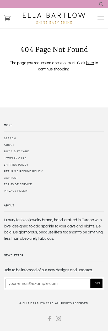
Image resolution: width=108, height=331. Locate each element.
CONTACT (11, 178)
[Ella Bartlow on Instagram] (58, 319)
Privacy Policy (16, 191)
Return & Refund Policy (23, 171)
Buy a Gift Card (16, 151)
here (90, 63)
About (9, 145)
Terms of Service (18, 184)
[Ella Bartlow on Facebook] (49, 319)
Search (10, 138)
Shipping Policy (16, 165)
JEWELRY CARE (15, 158)
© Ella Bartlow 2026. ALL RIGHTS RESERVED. (54, 303)
